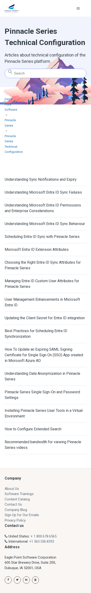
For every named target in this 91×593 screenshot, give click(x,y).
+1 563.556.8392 (41, 541)
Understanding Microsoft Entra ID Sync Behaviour (45, 223)
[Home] (12, 8)
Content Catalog (17, 499)
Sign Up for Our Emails (22, 515)
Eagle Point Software (11, 104)
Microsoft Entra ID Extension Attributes (37, 249)
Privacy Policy (15, 520)
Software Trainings (19, 494)
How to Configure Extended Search (33, 429)
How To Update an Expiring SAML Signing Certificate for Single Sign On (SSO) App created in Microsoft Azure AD (44, 355)
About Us (12, 489)
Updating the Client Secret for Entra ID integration (45, 318)
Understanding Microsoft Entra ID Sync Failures (43, 192)
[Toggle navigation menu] (78, 8)
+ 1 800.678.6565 (43, 536)
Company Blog (16, 510)
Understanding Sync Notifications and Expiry (41, 179)
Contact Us (13, 504)
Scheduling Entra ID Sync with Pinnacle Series (42, 236)
